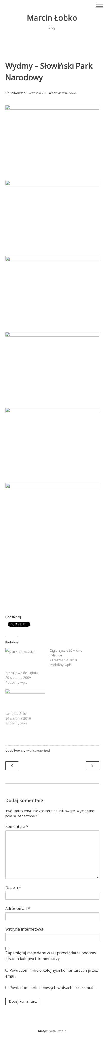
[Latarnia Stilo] (25, 700)
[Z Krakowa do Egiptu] (25, 659)
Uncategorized (39, 751)
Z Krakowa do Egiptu (21, 672)
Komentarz (16, 826)
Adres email (17, 908)
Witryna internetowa (24, 929)
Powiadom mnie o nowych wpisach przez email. (52, 987)
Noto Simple (57, 1031)
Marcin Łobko (52, 18)
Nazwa (13, 887)
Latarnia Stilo (15, 713)
